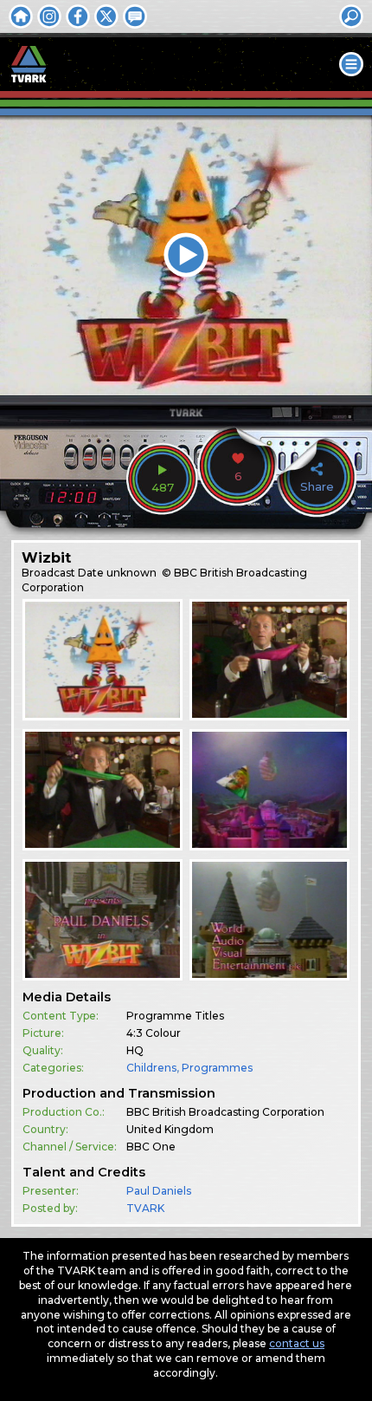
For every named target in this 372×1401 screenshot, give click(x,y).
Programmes (217, 1067)
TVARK (145, 1208)
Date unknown (117, 572)
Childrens (151, 1067)
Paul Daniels (158, 1190)
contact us (296, 1343)
